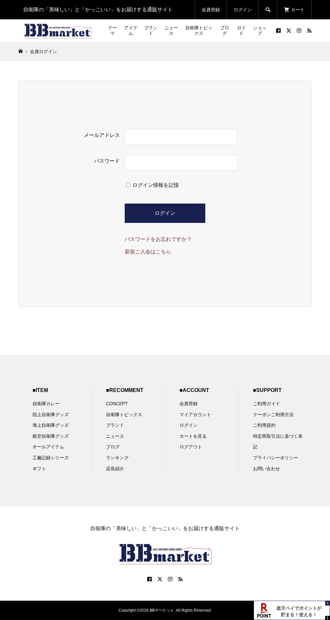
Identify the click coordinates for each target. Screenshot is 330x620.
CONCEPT (117, 403)
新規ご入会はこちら (148, 251)
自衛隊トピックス (198, 30)
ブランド (151, 30)
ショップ (260, 30)
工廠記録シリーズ (51, 457)
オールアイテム (48, 446)
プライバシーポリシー (275, 457)
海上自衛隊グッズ (51, 425)
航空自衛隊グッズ (51, 436)
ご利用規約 (264, 425)
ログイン (243, 9)
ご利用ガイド (266, 403)
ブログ (224, 30)
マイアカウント (195, 414)
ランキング (117, 457)
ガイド (241, 30)
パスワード (107, 161)
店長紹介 (115, 468)
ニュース (171, 30)
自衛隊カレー (46, 403)
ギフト (39, 468)
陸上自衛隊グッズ (51, 414)
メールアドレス (102, 135)
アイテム (131, 30)
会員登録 (211, 9)
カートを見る (193, 436)
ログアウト (191, 446)
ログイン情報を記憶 (155, 185)
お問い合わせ (266, 468)
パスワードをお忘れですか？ (158, 239)
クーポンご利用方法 (273, 414)
